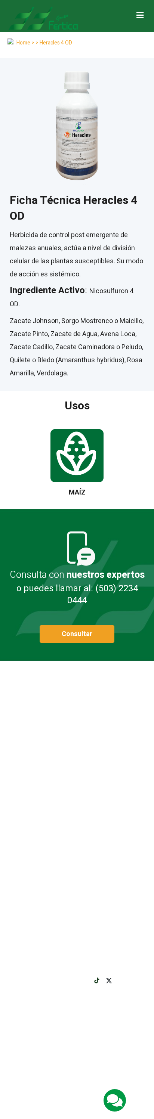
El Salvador (80, 1074)
